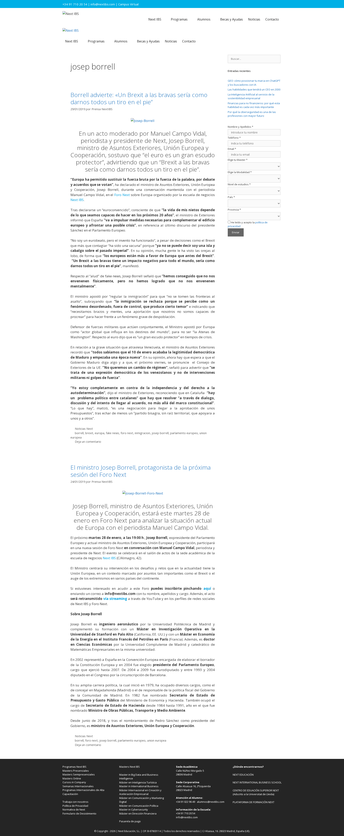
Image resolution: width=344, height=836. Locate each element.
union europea (156, 740)
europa (99, 433)
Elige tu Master (237, 160)
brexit (89, 433)
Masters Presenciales (76, 770)
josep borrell (160, 433)
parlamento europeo (184, 433)
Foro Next (122, 194)
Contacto (272, 19)
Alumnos (203, 19)
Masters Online (72, 778)
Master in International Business (138, 786)
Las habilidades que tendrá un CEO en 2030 (254, 89)
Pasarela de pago (130, 821)
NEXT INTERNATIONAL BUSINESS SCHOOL (257, 782)
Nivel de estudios (239, 184)
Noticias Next (84, 429)
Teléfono (234, 137)
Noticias (254, 19)
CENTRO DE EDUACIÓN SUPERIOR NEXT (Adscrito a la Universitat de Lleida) (256, 792)
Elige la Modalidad (240, 172)
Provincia (234, 209)
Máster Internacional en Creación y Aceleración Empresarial (140, 792)
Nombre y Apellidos (240, 127)
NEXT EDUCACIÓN (243, 774)
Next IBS (154, 19)
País (231, 197)
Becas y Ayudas (231, 19)
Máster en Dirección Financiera (137, 813)
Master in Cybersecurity (133, 809)
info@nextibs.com (103, 4)
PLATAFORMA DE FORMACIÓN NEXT (253, 802)
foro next (127, 433)
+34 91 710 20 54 (75, 4)
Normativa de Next (74, 809)
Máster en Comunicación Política (138, 806)
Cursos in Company (74, 782)
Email (232, 149)
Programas (179, 19)
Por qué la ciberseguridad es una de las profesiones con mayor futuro (252, 114)
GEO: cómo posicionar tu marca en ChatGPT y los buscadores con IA (254, 82)
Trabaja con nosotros (75, 802)
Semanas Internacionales (78, 786)
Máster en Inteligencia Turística (138, 782)
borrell (79, 433)
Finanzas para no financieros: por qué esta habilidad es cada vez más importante (254, 105)
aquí (207, 588)
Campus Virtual (128, 4)
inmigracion (142, 433)
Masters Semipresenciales (79, 774)
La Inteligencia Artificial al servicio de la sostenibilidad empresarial (251, 96)
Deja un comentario (88, 442)
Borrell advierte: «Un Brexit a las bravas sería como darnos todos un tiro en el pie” (138, 98)
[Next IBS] (71, 30)
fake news (112, 433)
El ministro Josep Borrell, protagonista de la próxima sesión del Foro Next (140, 471)
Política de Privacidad (75, 806)
